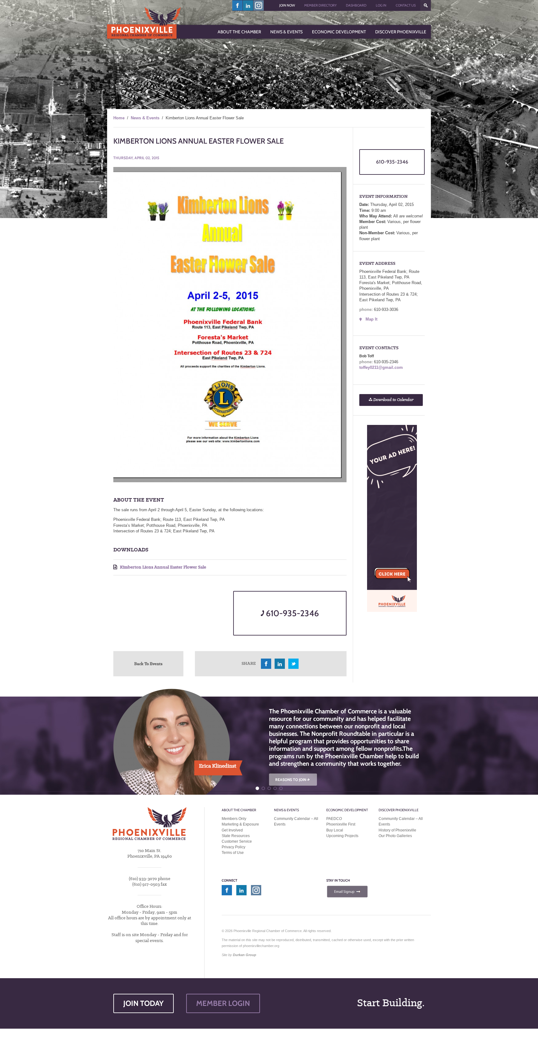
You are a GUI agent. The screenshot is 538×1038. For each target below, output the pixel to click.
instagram (258, 5)
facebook (237, 5)
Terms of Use (233, 852)
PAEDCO (334, 819)
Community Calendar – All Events (296, 821)
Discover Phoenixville (398, 810)
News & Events (145, 118)
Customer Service (237, 841)
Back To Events (148, 663)
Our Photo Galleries (395, 836)
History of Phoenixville (397, 830)
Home (119, 118)
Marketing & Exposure (240, 824)
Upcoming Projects (342, 836)
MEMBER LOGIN (223, 1003)
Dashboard (356, 5)
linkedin (248, 5)
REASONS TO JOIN (293, 779)
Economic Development (347, 810)
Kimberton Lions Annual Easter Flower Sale (162, 567)
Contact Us (406, 5)
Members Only (234, 819)
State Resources (236, 836)
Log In (381, 5)
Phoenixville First (340, 824)
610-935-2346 (291, 613)
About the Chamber (239, 810)
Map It (371, 319)
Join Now (287, 5)
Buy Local (334, 830)
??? (425, 5)
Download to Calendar (392, 400)
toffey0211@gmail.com (381, 367)
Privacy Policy (233, 847)
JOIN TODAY (143, 1003)
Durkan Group (244, 955)
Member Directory (320, 5)
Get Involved (232, 830)
